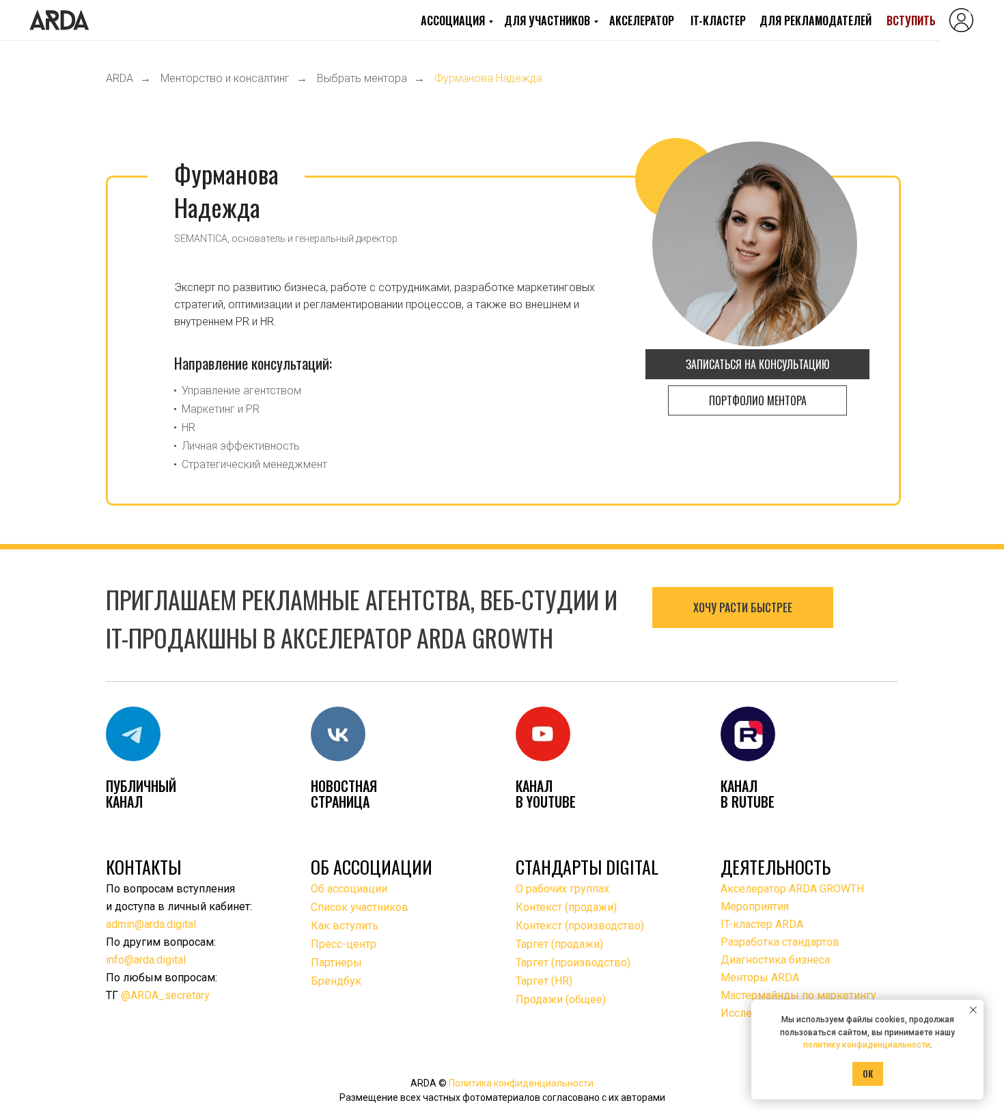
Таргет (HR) (544, 980)
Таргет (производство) (573, 962)
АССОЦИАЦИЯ (453, 20)
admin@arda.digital (151, 924)
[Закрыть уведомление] (973, 1010)
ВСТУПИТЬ (911, 20)
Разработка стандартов (780, 941)
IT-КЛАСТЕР (718, 20)
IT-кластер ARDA (762, 924)
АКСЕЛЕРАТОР (641, 20)
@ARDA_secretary (165, 995)
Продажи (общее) (561, 999)
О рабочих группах (562, 888)
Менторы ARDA (760, 977)
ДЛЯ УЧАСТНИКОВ (547, 20)
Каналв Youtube (546, 794)
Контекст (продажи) (566, 907)
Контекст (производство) (580, 925)
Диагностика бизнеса (775, 959)
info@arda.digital (146, 959)
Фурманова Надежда (488, 78)
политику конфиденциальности (866, 1045)
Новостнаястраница (344, 794)
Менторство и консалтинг (225, 78)
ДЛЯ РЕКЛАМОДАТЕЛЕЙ (815, 20)
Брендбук (336, 980)
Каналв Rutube (748, 794)
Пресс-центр (343, 944)
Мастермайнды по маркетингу (798, 995)
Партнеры (336, 962)
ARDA (119, 78)
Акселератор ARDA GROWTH (792, 888)
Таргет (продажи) (559, 944)
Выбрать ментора (362, 78)
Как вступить (344, 925)
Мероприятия (755, 906)
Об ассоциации (349, 888)
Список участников (359, 907)
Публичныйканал (141, 794)
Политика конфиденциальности (521, 1083)
